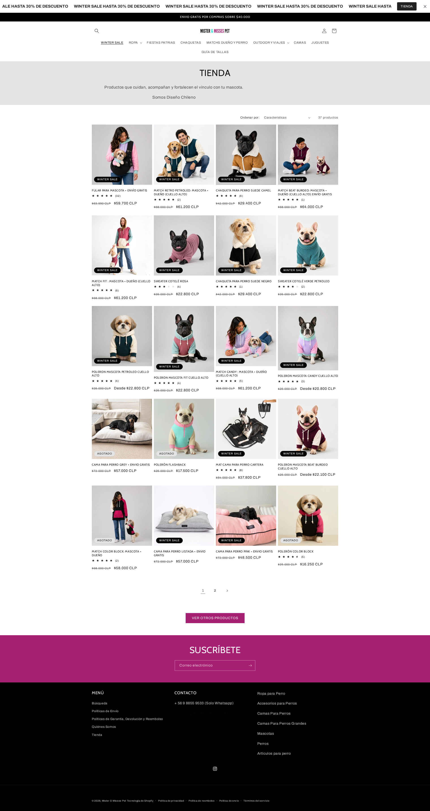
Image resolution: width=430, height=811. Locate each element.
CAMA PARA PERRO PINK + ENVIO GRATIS (244, 551)
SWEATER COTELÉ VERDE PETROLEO (303, 281)
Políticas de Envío (105, 711)
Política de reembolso (202, 800)
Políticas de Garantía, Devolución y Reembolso (127, 719)
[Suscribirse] (250, 665)
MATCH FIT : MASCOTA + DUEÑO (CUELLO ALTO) (121, 283)
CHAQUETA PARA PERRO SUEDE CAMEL (243, 190)
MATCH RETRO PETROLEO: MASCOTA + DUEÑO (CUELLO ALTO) (181, 192)
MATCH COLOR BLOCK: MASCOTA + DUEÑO (117, 553)
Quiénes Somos (104, 727)
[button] (97, 31)
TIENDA (407, 6)
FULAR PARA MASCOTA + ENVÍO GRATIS (119, 190)
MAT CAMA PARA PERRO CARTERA (239, 464)
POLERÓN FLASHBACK (169, 464)
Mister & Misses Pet (114, 800)
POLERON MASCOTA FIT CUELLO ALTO (181, 377)
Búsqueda (100, 703)
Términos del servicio (256, 800)
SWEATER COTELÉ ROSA (171, 281)
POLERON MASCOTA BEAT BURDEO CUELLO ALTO (303, 466)
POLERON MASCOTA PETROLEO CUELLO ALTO (120, 373)
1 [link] (203, 590)
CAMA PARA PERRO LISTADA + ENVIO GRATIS (180, 553)
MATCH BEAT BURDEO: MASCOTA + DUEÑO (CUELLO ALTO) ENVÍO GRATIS (305, 192)
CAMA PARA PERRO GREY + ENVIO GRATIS (121, 464)
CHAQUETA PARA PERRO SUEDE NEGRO (244, 281)
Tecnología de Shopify (140, 800)
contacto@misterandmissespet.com (205, 713)
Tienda (97, 735)
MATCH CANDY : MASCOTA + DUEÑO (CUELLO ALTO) (241, 373)
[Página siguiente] (227, 591)
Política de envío (229, 800)
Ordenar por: (250, 117)
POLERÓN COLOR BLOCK (295, 551)
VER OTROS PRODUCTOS (215, 618)
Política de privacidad (171, 800)
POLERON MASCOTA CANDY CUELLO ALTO (308, 376)
